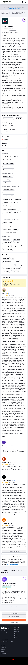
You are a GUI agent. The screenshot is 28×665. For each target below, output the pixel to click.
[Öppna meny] (25, 2)
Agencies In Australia (19, 12)
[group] (14, 588)
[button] (24, 20)
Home (2, 12)
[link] (22, 2)
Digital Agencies (9, 12)
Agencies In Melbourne (17, 13)
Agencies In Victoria (5, 13)
